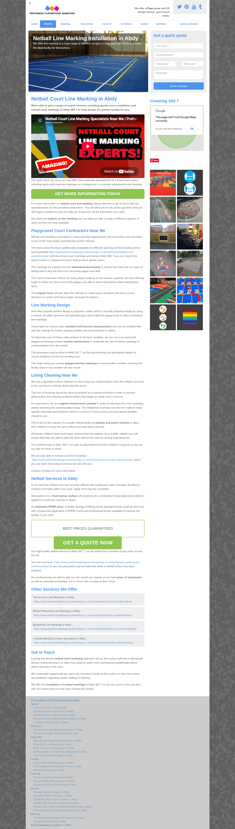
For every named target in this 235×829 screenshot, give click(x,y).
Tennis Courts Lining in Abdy (49, 707)
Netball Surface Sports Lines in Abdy (54, 714)
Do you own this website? (169, 129)
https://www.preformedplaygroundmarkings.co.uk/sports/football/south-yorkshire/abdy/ (83, 642)
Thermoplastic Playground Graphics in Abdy (58, 817)
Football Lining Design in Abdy (50, 722)
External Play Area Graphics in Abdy (54, 780)
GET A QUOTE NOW (88, 543)
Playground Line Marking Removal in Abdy (58, 729)
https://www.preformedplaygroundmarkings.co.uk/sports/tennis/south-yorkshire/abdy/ (83, 601)
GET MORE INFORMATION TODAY (88, 193)
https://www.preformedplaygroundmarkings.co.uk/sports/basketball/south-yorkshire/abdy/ (85, 628)
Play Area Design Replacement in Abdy (56, 733)
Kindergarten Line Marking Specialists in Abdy (59, 751)
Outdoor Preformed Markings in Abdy (55, 784)
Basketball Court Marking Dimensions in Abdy (59, 718)
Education (87, 24)
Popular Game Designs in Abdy (51, 791)
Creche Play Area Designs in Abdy (53, 755)
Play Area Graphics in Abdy (49, 769)
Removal (66, 24)
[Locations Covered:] (30, 3)
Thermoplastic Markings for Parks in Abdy (57, 766)
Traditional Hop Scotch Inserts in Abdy (55, 799)
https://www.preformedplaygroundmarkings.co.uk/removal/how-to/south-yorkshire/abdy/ (82, 459)
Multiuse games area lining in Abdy (53, 711)
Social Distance (189, 24)
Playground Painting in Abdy (49, 821)
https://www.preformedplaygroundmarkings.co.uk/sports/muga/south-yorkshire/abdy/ (83, 615)
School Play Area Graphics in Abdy (53, 762)
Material (161, 24)
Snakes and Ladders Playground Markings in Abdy (62, 806)
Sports (48, 24)
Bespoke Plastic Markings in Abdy (52, 795)
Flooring (126, 24)
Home (34, 24)
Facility (106, 24)
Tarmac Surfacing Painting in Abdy (53, 777)
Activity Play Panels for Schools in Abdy (56, 802)
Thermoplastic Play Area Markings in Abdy (55, 700)
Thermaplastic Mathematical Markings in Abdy (60, 810)
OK (192, 128)
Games (144, 24)
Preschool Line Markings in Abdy (52, 744)
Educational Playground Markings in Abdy (57, 740)
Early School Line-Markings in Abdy (53, 747)
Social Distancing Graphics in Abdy (51, 824)
